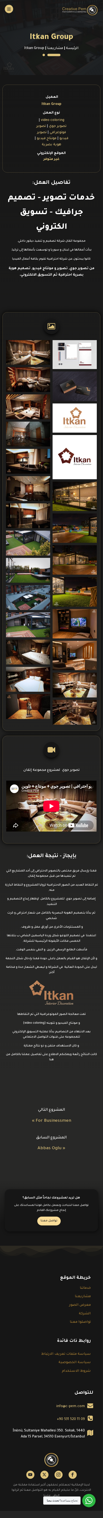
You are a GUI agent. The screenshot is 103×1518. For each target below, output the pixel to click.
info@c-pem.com (70, 1407)
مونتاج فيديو (46, 139)
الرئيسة (72, 48)
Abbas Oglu (49, 1148)
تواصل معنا (49, 1221)
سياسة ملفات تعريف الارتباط (66, 1354)
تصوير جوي (57, 126)
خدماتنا (85, 1288)
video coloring (52, 120)
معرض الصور (80, 1305)
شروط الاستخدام (76, 1371)
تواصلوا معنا (80, 1322)
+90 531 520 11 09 (71, 1419)
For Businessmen (53, 1121)
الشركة (85, 1314)
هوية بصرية (51, 145)
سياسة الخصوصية (75, 1363)
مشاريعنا (55, 48)
